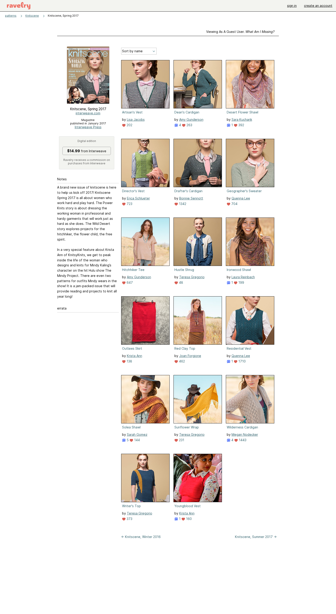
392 (240, 125)
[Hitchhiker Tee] (145, 242)
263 (189, 125)
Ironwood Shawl (239, 270)
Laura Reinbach (243, 277)
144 (136, 440)
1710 (241, 361)
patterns (10, 15)
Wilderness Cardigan (242, 427)
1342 (182, 204)
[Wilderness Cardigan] (250, 399)
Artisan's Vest (132, 112)
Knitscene (32, 15)
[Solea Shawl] (145, 399)
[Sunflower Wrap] (197, 399)
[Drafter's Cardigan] (197, 163)
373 (129, 519)
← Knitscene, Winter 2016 (141, 537)
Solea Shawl (131, 427)
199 (240, 282)
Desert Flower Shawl (242, 112)
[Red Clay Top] (197, 320)
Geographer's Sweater (244, 191)
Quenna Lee (241, 198)
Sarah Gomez (137, 434)
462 (181, 361)
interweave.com (88, 113)
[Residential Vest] (250, 320)
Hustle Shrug (184, 270)
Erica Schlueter (138, 198)
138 (129, 361)
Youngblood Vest (187, 506)
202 (129, 125)
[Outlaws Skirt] (145, 320)
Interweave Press (88, 127)
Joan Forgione (190, 356)
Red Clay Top (184, 348)
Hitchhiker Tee (133, 270)
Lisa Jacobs (136, 119)
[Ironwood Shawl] (250, 242)
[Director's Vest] (145, 163)
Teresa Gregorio (192, 277)
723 (129, 204)
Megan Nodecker (245, 434)
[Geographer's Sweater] (250, 163)
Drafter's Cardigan (188, 191)
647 (129, 282)
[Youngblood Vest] (197, 478)
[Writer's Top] (145, 478)
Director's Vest (133, 191)
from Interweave (86, 151)
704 (233, 204)
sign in (292, 6)
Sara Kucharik (242, 119)
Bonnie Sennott (191, 198)
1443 (242, 440)
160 (188, 519)
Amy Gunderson (191, 119)
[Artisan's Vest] (145, 84)
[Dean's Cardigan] (197, 84)
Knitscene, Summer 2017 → (256, 537)
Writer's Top (131, 506)
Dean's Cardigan (186, 112)
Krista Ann (134, 356)
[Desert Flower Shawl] (250, 84)
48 (180, 282)
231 (181, 440)
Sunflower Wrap (186, 427)
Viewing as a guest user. (240, 32)
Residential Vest (239, 348)
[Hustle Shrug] (197, 242)
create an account (318, 6)
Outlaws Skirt (132, 348)
